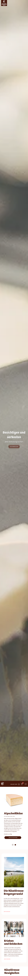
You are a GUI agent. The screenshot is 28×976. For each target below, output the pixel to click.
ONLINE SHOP (13, 784)
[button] (25, 784)
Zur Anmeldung (14, 446)
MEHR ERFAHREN (7, 911)
